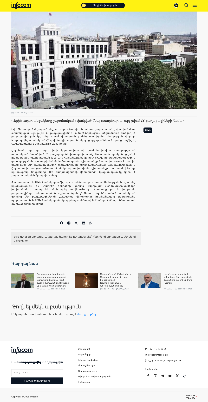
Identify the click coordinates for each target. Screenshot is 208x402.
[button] (61, 223)
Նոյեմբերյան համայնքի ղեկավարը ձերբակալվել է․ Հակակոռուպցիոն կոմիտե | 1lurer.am (179, 278)
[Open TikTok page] (184, 376)
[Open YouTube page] (170, 376)
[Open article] (22, 280)
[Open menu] (195, 5)
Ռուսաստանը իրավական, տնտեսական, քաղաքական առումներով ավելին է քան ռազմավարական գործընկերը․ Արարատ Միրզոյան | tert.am (53, 280)
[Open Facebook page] (148, 376)
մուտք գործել (86, 314)
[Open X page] (177, 376)
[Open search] (186, 5)
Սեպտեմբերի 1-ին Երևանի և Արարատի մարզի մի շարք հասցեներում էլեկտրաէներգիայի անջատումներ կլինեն (115, 280)
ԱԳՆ (148, 130)
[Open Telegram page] (162, 376)
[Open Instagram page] (155, 376)
